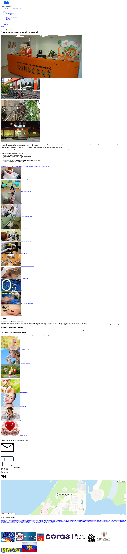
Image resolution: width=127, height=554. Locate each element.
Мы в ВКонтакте (11, 478)
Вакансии (5, 23)
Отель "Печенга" (9, 18)
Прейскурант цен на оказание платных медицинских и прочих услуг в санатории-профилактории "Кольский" (26, 166)
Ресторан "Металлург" (11, 14)
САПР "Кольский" (10, 15)
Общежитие (8, 19)
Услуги (4, 12)
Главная (5, 11)
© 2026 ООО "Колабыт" (6, 552)
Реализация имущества (8, 20)
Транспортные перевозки (11, 17)
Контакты (5, 24)
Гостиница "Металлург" (11, 13)
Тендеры (5, 21)
